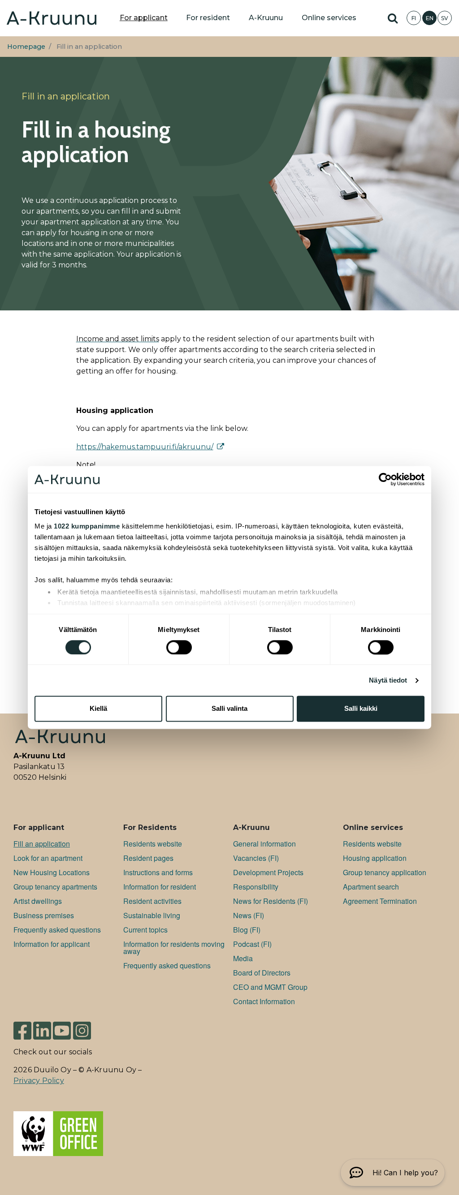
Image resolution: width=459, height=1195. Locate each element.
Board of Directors (261, 972)
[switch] (179, 647)
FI (413, 18)
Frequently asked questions (57, 929)
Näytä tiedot (388, 680)
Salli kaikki (360, 709)
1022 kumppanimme (87, 526)
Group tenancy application (384, 872)
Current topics (145, 929)
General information (264, 843)
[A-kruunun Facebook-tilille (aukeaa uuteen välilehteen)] (22, 1030)
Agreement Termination (380, 901)
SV (444, 18)
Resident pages (148, 858)
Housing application (375, 858)
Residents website (152, 843)
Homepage (26, 47)
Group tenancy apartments (55, 886)
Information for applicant (51, 944)
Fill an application (41, 843)
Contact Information (264, 1001)
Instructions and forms (158, 872)
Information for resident (159, 886)
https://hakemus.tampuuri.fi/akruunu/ (144, 447)
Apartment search (371, 886)
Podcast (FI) (252, 944)
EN (429, 18)
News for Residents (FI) (270, 901)
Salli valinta (229, 709)
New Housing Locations (51, 872)
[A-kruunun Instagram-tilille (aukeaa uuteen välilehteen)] (82, 1030)
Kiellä (98, 709)
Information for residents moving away (174, 947)
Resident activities (152, 901)
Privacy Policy (38, 1080)
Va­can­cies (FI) (256, 858)
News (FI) (248, 915)
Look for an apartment (47, 858)
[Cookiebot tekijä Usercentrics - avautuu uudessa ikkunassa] (385, 479)
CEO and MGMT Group (270, 987)
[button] (393, 1172)
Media (243, 958)
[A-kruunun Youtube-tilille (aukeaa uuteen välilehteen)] (62, 1030)
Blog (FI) (246, 929)
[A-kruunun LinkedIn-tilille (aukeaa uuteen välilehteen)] (42, 1030)
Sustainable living (151, 915)
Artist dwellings (37, 901)
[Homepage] (51, 18)
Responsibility (255, 886)
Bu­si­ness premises (43, 915)
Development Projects (268, 872)
